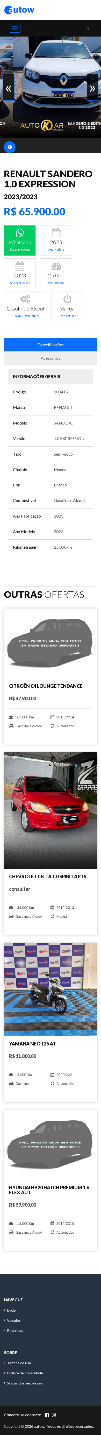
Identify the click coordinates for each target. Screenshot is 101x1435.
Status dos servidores (24, 1383)
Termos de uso (19, 1363)
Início (11, 1310)
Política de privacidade (25, 1373)
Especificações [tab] (50, 344)
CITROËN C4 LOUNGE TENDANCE (45, 686)
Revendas (15, 1330)
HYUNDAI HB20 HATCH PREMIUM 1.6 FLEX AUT (49, 1190)
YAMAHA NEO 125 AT (32, 1044)
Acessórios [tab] (50, 358)
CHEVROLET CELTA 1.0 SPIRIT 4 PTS (47, 876)
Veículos (14, 1320)
